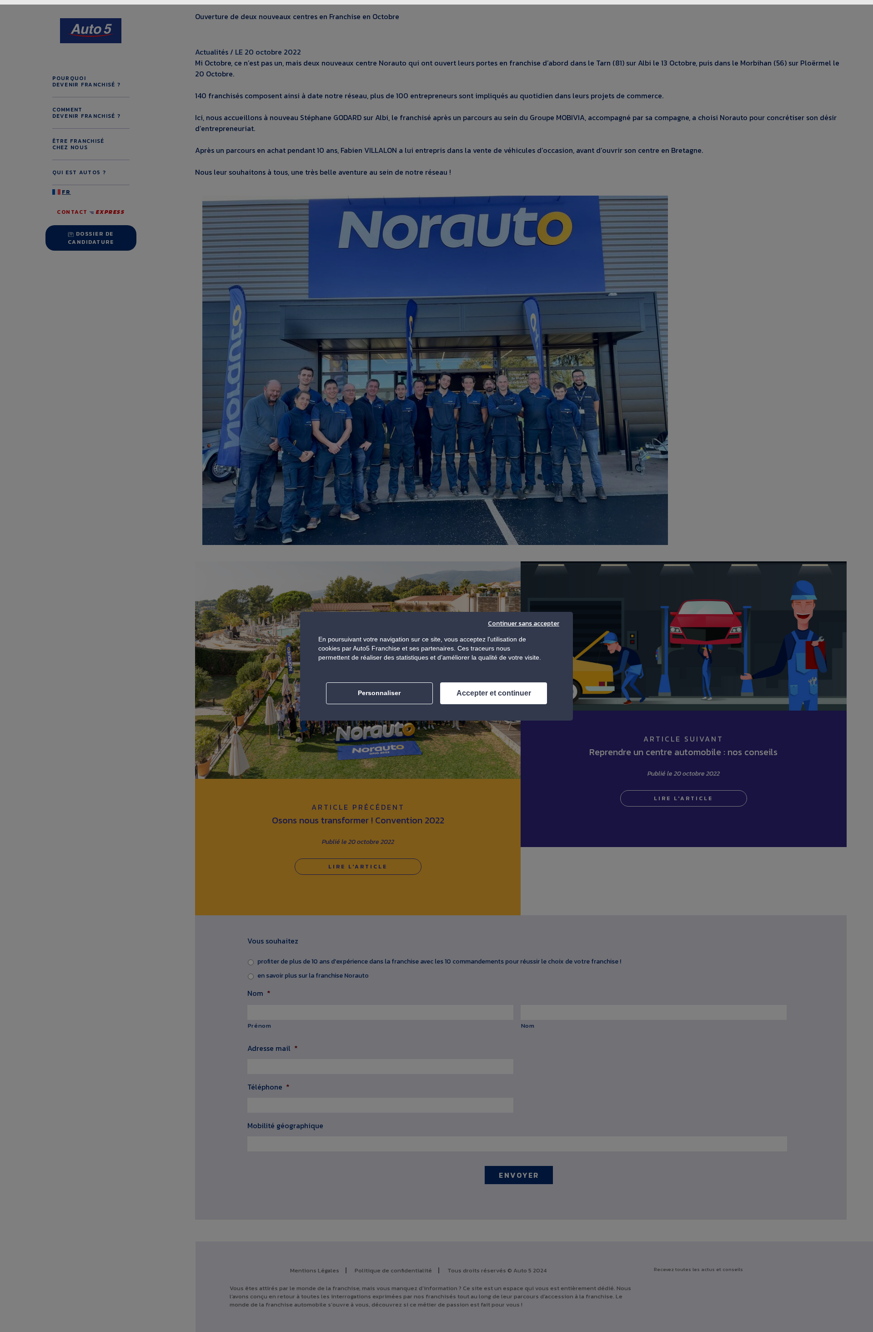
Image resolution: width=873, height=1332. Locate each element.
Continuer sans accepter (523, 623)
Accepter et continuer (494, 693)
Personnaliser (379, 692)
